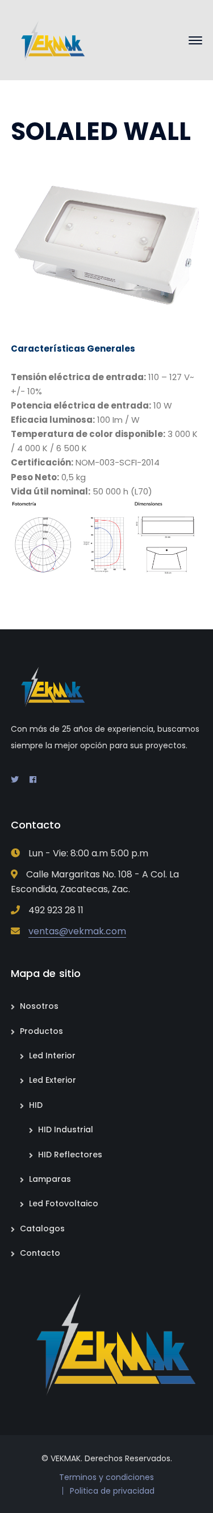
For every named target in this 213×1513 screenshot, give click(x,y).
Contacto (40, 1253)
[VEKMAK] (49, 40)
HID (36, 1105)
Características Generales (73, 348)
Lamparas (50, 1179)
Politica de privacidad (112, 1490)
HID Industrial (65, 1129)
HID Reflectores (70, 1154)
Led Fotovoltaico (63, 1203)
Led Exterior (52, 1080)
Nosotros (39, 1006)
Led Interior (52, 1055)
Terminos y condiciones (106, 1477)
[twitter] (15, 779)
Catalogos (42, 1228)
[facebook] (33, 779)
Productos (41, 1031)
